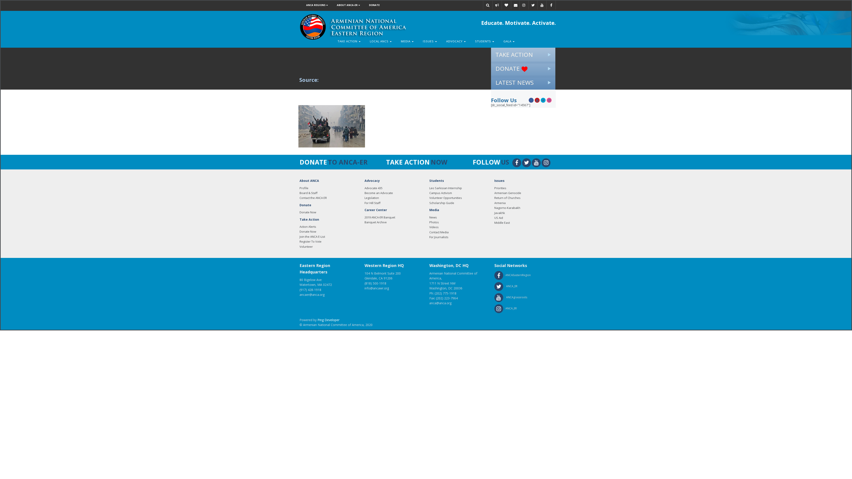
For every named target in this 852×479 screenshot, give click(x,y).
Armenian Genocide (507, 193)
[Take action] (497, 5)
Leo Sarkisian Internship (445, 188)
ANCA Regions (316, 5)
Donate (374, 5)
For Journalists (438, 237)
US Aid (498, 218)
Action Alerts (308, 227)
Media (406, 41)
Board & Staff (309, 193)
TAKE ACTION (514, 55)
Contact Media (439, 232)
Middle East (502, 223)
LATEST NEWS (514, 82)
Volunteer (306, 247)
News (433, 217)
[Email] (515, 5)
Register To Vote (310, 241)
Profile (304, 188)
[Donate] (506, 5)
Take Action (348, 41)
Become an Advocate (379, 193)
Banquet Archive (376, 222)
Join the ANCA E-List (312, 237)
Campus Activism (440, 193)
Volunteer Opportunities (445, 198)
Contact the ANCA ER (313, 198)
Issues (429, 41)
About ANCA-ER (347, 5)
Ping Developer (328, 320)
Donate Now (308, 212)
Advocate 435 (374, 188)
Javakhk (499, 213)
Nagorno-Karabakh (507, 208)
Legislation (372, 198)
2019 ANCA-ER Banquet (380, 217)
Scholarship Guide (441, 203)
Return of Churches (507, 198)
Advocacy (454, 41)
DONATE (508, 69)
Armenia (500, 203)
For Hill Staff (373, 203)
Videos (434, 227)
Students (483, 41)
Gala (507, 41)
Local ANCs (379, 41)
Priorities (500, 188)
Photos (434, 222)
